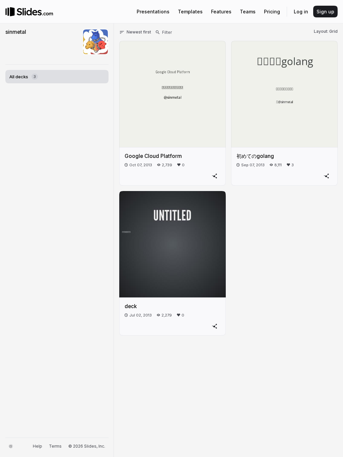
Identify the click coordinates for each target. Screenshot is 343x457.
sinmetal (15, 32)
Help (37, 446)
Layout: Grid (326, 31)
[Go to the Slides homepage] (10, 11)
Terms (55, 446)
